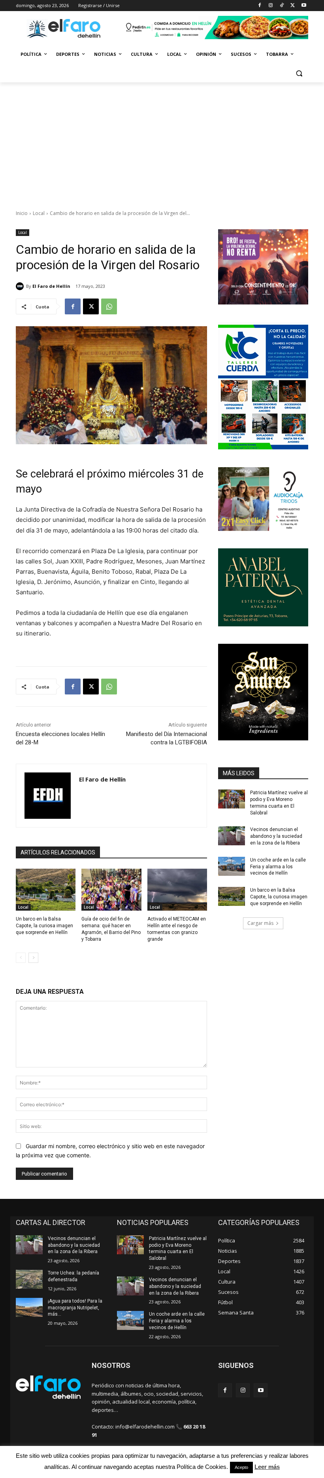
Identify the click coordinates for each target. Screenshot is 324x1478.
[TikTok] (281, 5)
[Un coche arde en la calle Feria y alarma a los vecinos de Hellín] (231, 866)
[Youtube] (303, 5)
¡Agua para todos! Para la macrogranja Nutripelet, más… (75, 1307)
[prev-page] (21, 958)
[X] (292, 5)
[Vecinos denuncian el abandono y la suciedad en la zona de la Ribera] (231, 835)
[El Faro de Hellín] (21, 286)
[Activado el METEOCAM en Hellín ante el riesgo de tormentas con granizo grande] (177, 890)
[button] (299, 73)
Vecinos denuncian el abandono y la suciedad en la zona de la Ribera (276, 836)
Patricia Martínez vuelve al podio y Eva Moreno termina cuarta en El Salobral (178, 1248)
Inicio (22, 213)
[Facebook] (259, 5)
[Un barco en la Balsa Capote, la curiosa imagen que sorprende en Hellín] (45, 890)
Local (39, 213)
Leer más (267, 1466)
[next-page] (33, 958)
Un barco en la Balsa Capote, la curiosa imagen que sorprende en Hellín (44, 925)
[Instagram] (270, 5)
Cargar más (260, 923)
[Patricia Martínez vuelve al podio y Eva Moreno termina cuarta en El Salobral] (231, 798)
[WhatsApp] (109, 306)
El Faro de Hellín (51, 286)
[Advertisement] (162, 141)
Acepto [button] (241, 1467)
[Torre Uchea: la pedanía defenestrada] (29, 1279)
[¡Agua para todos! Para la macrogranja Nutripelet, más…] (29, 1307)
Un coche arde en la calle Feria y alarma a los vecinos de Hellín (278, 866)
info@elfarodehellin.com (145, 1426)
